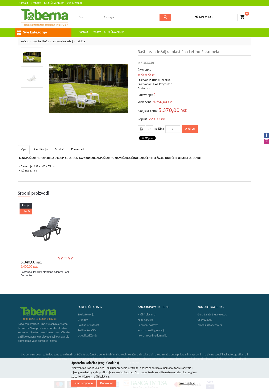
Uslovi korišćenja (87, 335)
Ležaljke (81, 41)
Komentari (77, 149)
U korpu (190, 128)
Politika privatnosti (89, 325)
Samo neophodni (83, 383)
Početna (25, 41)
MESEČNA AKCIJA (54, 3)
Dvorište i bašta (41, 41)
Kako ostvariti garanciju (151, 330)
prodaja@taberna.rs (210, 325)
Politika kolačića (87, 330)
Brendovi (36, 3)
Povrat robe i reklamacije (152, 335)
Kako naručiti (145, 320)
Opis (23, 149)
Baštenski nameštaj (63, 41)
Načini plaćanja (147, 314)
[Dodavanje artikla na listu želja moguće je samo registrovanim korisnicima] (149, 129)
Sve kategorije (86, 314)
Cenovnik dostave (148, 325)
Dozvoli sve (106, 383)
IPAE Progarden (162, 84)
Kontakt (23, 3)
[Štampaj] (141, 128)
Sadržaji (59, 149)
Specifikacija (40, 149)
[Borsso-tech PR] (44, 17)
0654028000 (74, 3)
